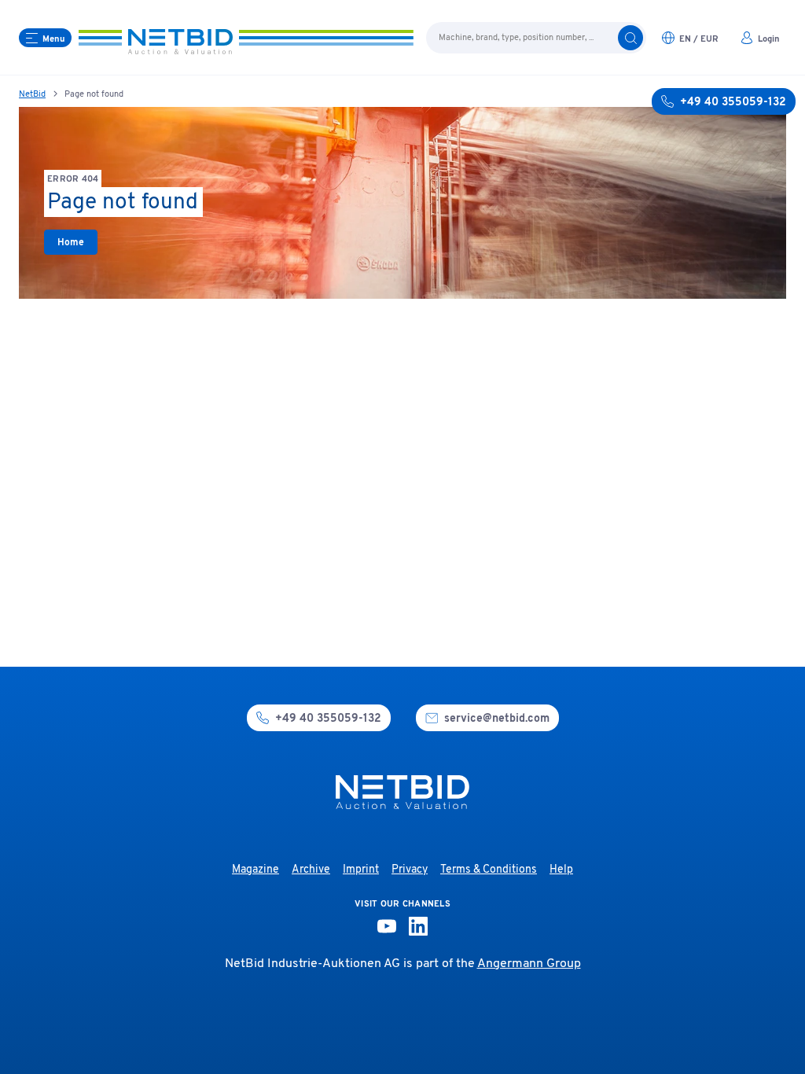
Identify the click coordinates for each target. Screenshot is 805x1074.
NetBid (32, 94)
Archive (311, 870)
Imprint (361, 870)
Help (561, 870)
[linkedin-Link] (418, 926)
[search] (630, 37)
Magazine (255, 870)
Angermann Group (529, 964)
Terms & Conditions (488, 870)
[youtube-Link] (386, 926)
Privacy (409, 870)
